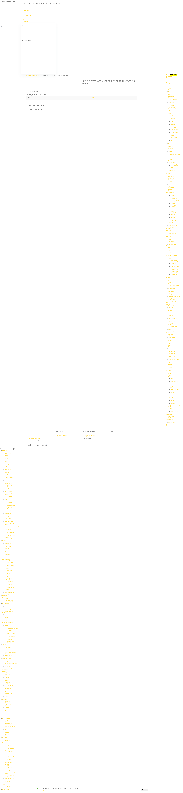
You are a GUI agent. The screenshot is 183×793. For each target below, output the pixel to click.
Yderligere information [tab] (33, 91)
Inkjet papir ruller (174, 409)
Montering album (172, 175)
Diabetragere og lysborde (174, 301)
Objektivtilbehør (171, 123)
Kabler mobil (173, 214)
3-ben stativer (171, 279)
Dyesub (170, 383)
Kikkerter (169, 228)
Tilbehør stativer (172, 288)
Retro (169, 93)
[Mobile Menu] (1, 24)
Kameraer (169, 230)
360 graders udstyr (172, 318)
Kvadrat (170, 112)
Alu (169, 94)
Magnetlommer (171, 107)
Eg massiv (170, 86)
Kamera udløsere (172, 149)
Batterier (170, 264)
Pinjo (169, 83)
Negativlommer (171, 299)
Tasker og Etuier (172, 115)
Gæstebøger (171, 182)
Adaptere (170, 340)
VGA (169, 345)
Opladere (170, 257)
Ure (171, 209)
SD (169, 247)
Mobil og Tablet (170, 192)
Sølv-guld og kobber (172, 99)
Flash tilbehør (174, 242)
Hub (169, 354)
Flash (169, 239)
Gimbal (169, 290)
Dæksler (170, 126)
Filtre (169, 130)
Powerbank (173, 219)
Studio (168, 304)
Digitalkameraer (171, 231)
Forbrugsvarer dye (175, 384)
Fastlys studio (171, 305)
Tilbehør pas (173, 402)
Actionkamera (170, 419)
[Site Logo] (5, 27)
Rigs (169, 286)
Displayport (170, 339)
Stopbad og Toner (175, 168)
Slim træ (170, 89)
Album (168, 173)
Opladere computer (172, 356)
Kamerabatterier (174, 260)
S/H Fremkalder (174, 165)
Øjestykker (170, 156)
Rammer (169, 82)
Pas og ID (170, 397)
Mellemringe (173, 124)
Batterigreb (170, 160)
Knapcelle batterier (175, 274)
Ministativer (170, 282)
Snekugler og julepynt (173, 108)
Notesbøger (171, 190)
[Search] (37, 26)
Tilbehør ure (173, 211)
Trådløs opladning (175, 220)
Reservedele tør (174, 381)
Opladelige (170, 258)
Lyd (169, 223)
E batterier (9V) (174, 272)
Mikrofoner (169, 302)
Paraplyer (170, 313)
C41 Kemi (173, 394)
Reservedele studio (172, 326)
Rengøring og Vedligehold (174, 154)
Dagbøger (170, 189)
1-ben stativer (171, 280)
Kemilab (170, 387)
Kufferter (172, 121)
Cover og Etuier (171, 193)
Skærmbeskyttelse (172, 153)
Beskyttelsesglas (172, 201)
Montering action (172, 422)
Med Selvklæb (171, 179)
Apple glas (173, 203)
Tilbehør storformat (175, 411)
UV (171, 140)
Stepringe (170, 146)
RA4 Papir (173, 392)
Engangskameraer (172, 233)
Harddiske (170, 252)
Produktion (169, 375)
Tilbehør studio (171, 324)
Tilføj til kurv (144, 789)
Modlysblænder (171, 145)
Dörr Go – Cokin (174, 132)
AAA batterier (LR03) (175, 268)
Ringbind (170, 181)
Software (173, 398)
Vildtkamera (169, 414)
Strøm (169, 348)
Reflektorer (170, 323)
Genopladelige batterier (176, 261)
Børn (169, 184)
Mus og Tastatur (172, 353)
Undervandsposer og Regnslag (12, 526)
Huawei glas (173, 206)
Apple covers (173, 195)
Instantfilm (170, 294)
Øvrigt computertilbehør (173, 359)
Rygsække (173, 118)
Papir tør (172, 378)
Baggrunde (170, 315)
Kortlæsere (170, 253)
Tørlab (169, 376)
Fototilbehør (169, 113)
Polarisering (173, 138)
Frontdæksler (174, 127)
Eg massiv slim (171, 85)
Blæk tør (172, 380)
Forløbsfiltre (173, 134)
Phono (169, 346)
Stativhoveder (171, 283)
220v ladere (173, 216)
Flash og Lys (169, 236)
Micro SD (170, 249)
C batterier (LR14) (175, 269)
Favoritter (169, 76)
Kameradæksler (174, 129)
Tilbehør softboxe (174, 312)
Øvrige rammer (171, 102)
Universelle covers (175, 200)
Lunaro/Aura (171, 96)
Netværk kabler (171, 337)
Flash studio (171, 307)
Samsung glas (174, 205)
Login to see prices (46, 790)
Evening (170, 110)
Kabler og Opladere (172, 212)
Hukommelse (170, 246)
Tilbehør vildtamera (172, 417)
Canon (92, 97)
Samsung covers (174, 197)
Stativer (168, 277)
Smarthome (169, 424)
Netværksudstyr (171, 361)
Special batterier (174, 275)
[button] (24, 24)
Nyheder (169, 77)
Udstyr (172, 167)
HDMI (169, 335)
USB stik (170, 250)
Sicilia (169, 97)
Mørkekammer (171, 162)
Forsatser (170, 143)
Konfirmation (171, 187)
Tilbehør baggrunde (175, 316)
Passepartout (171, 105)
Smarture (170, 208)
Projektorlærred (171, 171)
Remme (170, 151)
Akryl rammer (171, 100)
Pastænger (173, 400)
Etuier (172, 119)
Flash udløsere (171, 241)
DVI (169, 343)
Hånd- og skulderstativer (173, 285)
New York (170, 104)
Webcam (170, 364)
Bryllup (169, 186)
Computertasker (172, 357)
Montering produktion (173, 413)
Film (169, 293)
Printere (172, 386)
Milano (169, 88)
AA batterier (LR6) (175, 266)
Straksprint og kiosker (173, 395)
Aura (169, 91)
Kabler (168, 332)
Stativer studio (171, 309)
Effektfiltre (173, 141)
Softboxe (170, 310)
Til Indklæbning (171, 178)
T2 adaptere (171, 148)
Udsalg (172, 74)
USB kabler (170, 334)
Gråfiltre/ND (173, 135)
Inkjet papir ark (171, 170)
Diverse (169, 425)
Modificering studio (172, 331)
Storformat (170, 408)
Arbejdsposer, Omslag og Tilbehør (12, 772)
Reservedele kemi (175, 389)
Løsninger (173, 403)
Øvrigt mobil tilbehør (172, 225)
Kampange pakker (172, 227)
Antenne (170, 350)
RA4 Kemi (173, 391)
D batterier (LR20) (175, 271)
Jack (169, 342)
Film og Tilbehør (170, 291)
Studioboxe (170, 320)
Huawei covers (174, 198)
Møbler (169, 329)
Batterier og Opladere (172, 255)
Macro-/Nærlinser (174, 137)
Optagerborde (171, 321)
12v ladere (173, 217)
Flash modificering (172, 244)
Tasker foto (173, 116)
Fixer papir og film (175, 164)
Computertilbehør (171, 351)
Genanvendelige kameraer (174, 234)
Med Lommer (171, 176)
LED (169, 238)
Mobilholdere (171, 222)
